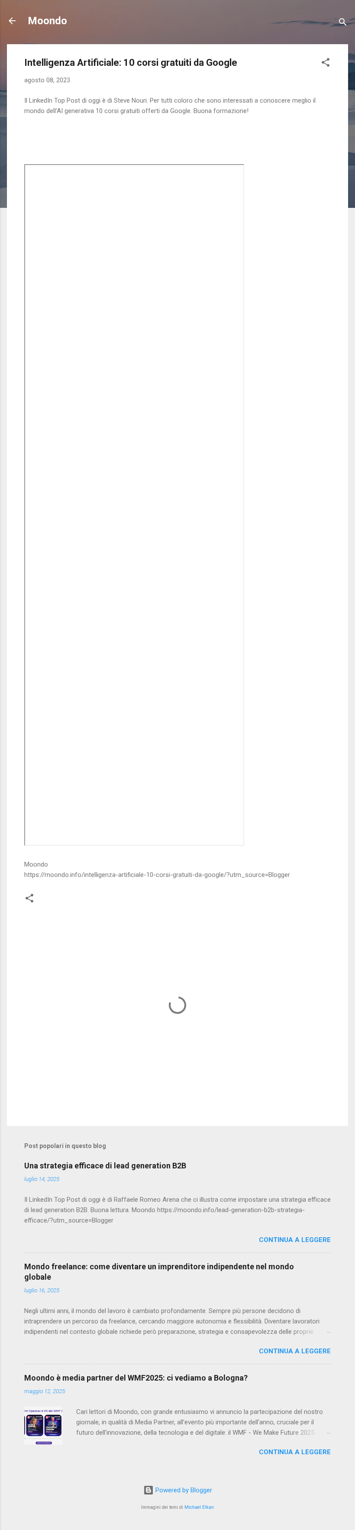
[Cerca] (343, 23)
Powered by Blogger (183, 1490)
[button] (325, 64)
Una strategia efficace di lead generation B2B (105, 1165)
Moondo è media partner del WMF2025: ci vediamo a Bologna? (136, 1377)
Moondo (47, 21)
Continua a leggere (295, 1240)
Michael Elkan (199, 1507)
